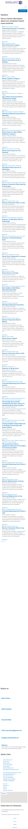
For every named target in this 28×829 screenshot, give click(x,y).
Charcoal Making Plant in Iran (12, 496)
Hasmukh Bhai (6, 720)
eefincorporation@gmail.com (11, 730)
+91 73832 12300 (5, 700)
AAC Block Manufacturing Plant (13, 305)
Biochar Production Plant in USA (13, 353)
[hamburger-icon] (25, 7)
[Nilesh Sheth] (3, 695)
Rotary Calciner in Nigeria (11, 78)
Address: (4, 745)
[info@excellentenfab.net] (3, 734)
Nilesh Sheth (5, 698)
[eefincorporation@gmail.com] (3, 727)
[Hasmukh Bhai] (3, 716)
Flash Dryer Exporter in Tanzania (13, 28)
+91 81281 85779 (5, 710)
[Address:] (3, 742)
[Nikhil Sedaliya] (3, 706)
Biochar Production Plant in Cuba (13, 203)
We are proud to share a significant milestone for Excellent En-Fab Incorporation (14, 446)
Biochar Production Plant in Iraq (13, 528)
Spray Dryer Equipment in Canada (14, 256)
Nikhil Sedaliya (6, 709)
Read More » (5, 41)
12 (4, 541)
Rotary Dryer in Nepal (9, 338)
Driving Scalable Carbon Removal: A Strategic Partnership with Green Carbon (14, 425)
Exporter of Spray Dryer (10, 368)
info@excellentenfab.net (10, 738)
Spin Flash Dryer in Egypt (11, 45)
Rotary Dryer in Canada (10, 273)
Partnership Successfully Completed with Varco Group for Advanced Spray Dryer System (13, 403)
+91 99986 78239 (5, 721)
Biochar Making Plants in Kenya (13, 481)
